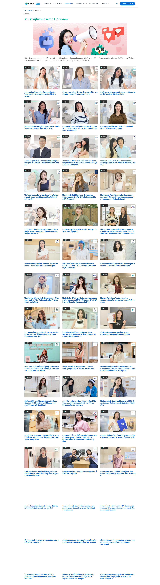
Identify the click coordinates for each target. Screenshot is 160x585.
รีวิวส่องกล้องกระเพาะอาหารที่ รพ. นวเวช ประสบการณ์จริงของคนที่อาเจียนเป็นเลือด (115, 333)
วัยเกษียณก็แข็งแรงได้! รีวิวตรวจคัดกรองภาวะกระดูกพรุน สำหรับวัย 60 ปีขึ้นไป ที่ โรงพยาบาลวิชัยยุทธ (117, 163)
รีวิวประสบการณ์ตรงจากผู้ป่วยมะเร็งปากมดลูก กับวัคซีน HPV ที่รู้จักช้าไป (79, 230)
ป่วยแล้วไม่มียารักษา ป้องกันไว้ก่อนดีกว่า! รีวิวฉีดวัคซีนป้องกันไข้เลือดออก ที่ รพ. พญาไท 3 (41, 507)
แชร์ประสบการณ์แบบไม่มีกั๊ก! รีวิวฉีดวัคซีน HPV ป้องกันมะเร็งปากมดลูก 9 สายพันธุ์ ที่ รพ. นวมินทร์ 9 (117, 473)
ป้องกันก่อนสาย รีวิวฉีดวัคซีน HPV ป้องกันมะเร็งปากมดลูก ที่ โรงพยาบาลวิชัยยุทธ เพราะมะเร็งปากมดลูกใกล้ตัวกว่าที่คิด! (117, 508)
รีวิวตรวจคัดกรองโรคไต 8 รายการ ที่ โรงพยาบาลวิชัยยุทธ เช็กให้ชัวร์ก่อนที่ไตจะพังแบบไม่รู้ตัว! (41, 264)
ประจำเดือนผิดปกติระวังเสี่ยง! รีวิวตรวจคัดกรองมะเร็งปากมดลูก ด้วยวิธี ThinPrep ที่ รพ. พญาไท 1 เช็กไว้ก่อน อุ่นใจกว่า (41, 473)
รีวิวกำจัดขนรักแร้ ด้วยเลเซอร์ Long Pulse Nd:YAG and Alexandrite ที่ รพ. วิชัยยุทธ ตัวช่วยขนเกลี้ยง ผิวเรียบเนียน (79, 334)
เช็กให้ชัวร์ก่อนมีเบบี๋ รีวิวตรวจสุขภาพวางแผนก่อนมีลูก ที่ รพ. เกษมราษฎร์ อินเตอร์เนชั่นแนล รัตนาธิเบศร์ (117, 542)
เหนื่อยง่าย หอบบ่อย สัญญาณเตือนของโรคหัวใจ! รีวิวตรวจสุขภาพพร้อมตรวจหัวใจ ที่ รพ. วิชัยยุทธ (79, 541)
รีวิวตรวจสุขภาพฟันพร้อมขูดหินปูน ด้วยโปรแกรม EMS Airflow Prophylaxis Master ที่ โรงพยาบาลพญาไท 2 (117, 576)
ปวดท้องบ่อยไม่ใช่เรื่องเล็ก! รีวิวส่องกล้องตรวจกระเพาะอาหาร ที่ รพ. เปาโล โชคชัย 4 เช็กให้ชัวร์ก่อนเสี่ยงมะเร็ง (78, 508)
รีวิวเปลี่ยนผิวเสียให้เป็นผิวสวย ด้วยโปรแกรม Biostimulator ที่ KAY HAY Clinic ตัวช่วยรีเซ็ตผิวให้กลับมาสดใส (79, 197)
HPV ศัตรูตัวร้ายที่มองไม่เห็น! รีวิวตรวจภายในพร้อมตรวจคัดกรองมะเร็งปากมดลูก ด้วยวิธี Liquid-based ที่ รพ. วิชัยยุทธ (78, 576)
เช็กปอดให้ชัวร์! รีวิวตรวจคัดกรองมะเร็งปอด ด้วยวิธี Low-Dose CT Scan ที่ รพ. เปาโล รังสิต (41, 127)
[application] (50, 3)
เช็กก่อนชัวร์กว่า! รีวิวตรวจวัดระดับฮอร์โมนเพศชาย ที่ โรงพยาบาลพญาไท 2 (41, 541)
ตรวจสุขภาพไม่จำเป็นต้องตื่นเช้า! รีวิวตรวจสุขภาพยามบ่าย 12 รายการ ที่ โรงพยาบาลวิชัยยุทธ (117, 264)
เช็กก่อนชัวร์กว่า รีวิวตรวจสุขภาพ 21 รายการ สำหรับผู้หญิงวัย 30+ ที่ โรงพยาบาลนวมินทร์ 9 (78, 367)
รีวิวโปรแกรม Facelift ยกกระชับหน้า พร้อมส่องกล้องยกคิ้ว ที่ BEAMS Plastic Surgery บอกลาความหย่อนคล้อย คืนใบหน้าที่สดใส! (117, 197)
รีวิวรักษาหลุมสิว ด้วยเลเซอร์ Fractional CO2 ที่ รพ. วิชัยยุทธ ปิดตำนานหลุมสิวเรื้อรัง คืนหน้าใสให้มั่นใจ (117, 403)
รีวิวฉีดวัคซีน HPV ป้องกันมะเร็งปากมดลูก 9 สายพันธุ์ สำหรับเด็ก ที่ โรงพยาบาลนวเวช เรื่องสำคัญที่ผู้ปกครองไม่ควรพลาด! (79, 163)
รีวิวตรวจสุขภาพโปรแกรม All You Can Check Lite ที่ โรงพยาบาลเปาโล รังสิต (116, 127)
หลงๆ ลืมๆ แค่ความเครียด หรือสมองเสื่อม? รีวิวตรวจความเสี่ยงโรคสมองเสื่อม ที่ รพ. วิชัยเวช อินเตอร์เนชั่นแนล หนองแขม (79, 403)
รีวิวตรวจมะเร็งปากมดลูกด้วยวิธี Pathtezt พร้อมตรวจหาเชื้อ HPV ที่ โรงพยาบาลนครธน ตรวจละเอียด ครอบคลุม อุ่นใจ (41, 334)
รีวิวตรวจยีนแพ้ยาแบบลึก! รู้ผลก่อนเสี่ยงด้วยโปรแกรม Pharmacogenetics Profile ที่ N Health (40, 94)
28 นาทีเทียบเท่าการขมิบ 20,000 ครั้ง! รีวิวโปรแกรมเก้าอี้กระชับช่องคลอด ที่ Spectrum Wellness (40, 576)
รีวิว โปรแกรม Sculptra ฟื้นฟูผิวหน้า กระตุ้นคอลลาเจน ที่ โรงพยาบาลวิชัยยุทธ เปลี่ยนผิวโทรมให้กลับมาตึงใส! (41, 197)
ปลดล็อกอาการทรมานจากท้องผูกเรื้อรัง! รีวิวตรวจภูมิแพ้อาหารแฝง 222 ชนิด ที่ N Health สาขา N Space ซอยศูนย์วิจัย (41, 437)
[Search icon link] (117, 4)
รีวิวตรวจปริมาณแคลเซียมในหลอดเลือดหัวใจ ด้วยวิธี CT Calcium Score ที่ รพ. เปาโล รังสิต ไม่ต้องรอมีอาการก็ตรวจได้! (79, 128)
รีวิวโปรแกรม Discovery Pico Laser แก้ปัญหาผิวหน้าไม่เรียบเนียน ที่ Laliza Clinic (117, 93)
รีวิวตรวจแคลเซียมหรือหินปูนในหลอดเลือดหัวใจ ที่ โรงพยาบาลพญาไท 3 (79, 472)
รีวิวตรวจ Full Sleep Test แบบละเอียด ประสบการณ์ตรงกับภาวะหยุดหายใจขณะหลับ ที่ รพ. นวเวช (117, 300)
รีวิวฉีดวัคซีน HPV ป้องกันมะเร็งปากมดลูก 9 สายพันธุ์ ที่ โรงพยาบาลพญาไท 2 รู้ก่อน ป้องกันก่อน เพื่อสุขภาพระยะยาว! (41, 231)
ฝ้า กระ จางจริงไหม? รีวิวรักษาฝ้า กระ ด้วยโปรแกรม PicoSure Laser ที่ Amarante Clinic (80, 93)
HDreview (26, 14)
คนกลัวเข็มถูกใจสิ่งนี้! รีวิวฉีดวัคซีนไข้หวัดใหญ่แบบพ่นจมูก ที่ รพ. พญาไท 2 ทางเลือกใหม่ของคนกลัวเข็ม (41, 163)
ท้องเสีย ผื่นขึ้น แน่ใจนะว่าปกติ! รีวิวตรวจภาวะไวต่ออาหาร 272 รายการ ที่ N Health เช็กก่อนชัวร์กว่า (117, 436)
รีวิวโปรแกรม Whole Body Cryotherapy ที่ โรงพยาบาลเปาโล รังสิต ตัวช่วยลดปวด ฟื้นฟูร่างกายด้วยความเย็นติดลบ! (41, 300)
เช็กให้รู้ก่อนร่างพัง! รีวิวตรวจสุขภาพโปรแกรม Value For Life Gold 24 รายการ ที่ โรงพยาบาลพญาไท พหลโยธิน (79, 265)
